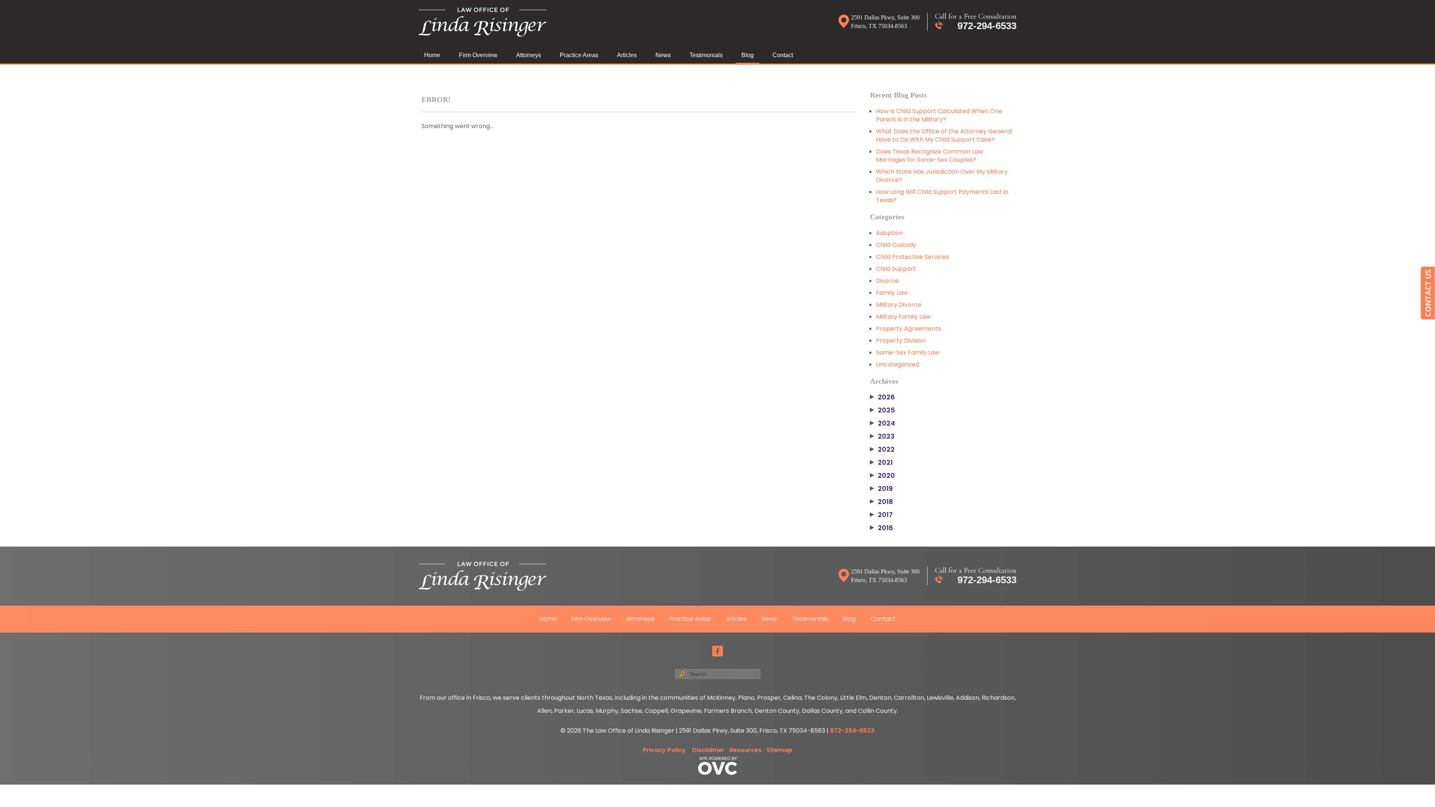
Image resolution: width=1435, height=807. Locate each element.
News (663, 55)
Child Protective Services (912, 257)
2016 (881, 528)
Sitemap (779, 750)
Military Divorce (899, 304)
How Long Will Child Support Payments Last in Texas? (942, 196)
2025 (882, 410)
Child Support (896, 269)
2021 (881, 462)
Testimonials (706, 55)
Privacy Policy (664, 750)
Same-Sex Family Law (907, 352)
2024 (882, 423)
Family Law (892, 292)
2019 (881, 488)
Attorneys (528, 55)
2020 (882, 475)
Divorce (887, 280)
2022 (882, 449)
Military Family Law (903, 316)
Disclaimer (708, 750)
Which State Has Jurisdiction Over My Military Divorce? (942, 175)
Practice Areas (579, 55)
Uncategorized (897, 364)
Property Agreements (908, 328)
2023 (882, 436)
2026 (882, 397)
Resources (745, 750)
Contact (782, 55)
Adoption (889, 233)
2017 (881, 515)
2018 (881, 501)
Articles (627, 55)
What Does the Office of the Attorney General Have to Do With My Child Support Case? (944, 135)
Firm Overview (478, 55)
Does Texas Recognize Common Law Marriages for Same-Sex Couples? (929, 155)
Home (432, 55)
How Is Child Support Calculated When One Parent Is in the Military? (939, 115)
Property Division (901, 340)
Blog (747, 55)
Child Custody (896, 245)
